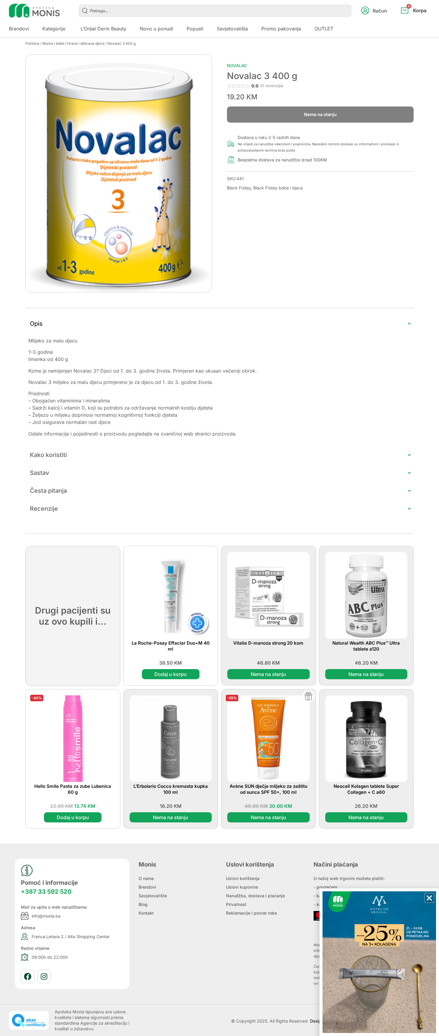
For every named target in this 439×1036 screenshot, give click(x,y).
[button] (429, 898)
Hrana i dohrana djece (86, 43)
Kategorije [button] (53, 29)
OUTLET (323, 29)
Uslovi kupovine (242, 887)
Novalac (237, 65)
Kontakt (146, 912)
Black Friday (239, 187)
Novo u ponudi (156, 29)
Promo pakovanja (281, 29)
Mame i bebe (53, 43)
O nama (146, 878)
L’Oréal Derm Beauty (103, 29)
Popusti (195, 29)
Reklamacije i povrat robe (251, 912)
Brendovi (147, 887)
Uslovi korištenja (243, 878)
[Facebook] (27, 976)
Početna (32, 43)
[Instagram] (44, 976)
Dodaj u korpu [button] (170, 674)
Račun (380, 11)
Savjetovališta (232, 29)
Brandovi (19, 29)
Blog (143, 904)
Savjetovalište (153, 895)
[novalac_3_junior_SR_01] (118, 173)
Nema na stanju (268, 674)
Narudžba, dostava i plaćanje (255, 895)
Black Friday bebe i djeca (278, 187)
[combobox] (215, 10)
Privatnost (236, 904)
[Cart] (420, 20)
